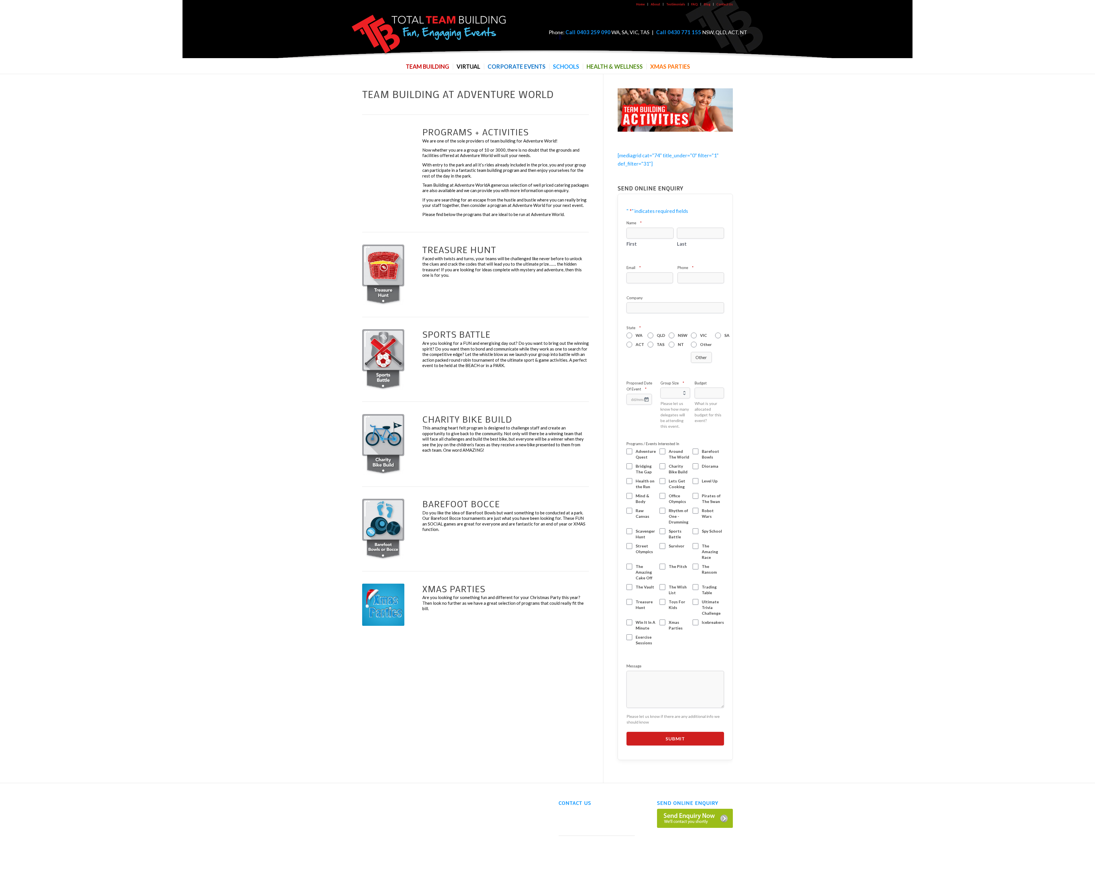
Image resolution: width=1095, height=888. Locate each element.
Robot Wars (708, 513)
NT (681, 344)
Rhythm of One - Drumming (678, 516)
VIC (703, 335)
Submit (675, 738)
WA (639, 335)
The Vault (645, 586)
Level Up (709, 480)
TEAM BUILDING (376, 801)
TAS (660, 344)
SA (726, 335)
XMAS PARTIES (375, 856)
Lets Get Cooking (677, 483)
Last (682, 244)
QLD (661, 335)
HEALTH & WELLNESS (380, 845)
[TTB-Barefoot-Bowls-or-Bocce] (383, 529)
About (655, 4)
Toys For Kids (677, 604)
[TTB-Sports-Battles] (383, 359)
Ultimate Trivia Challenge (711, 607)
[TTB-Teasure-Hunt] (383, 275)
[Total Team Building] (429, 32)
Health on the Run (645, 483)
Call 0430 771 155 (678, 32)
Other (706, 344)
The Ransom (709, 569)
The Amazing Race (710, 551)
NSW (683, 335)
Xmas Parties (676, 625)
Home (640, 4)
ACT (640, 344)
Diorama (710, 466)
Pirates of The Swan (711, 498)
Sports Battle (675, 534)
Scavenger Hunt (645, 534)
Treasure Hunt (644, 604)
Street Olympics (644, 548)
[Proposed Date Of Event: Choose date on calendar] (646, 399)
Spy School (712, 531)
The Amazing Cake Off (644, 572)
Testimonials (675, 4)
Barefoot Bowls (710, 454)
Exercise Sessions (644, 640)
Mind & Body (642, 498)
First (631, 244)
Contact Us (724, 4)
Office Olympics (677, 498)
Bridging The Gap (644, 469)
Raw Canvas (642, 513)
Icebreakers (713, 622)
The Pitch (678, 566)
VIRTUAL (370, 812)
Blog (707, 4)
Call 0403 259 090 (588, 32)
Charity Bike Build (678, 469)
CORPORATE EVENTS (380, 823)
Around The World (679, 454)
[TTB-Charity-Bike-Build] (383, 444)
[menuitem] (640, 4)
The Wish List (678, 589)
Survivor (676, 545)
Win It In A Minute (645, 625)
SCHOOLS (370, 834)
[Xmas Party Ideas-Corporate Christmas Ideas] (383, 605)
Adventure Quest (646, 454)
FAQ (694, 4)
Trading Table (709, 589)
